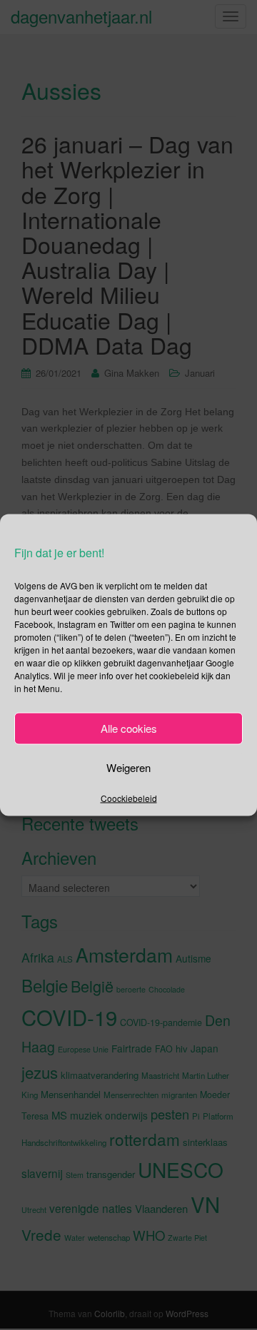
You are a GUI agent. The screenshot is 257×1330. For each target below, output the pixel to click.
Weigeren (128, 767)
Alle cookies (129, 728)
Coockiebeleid (129, 797)
